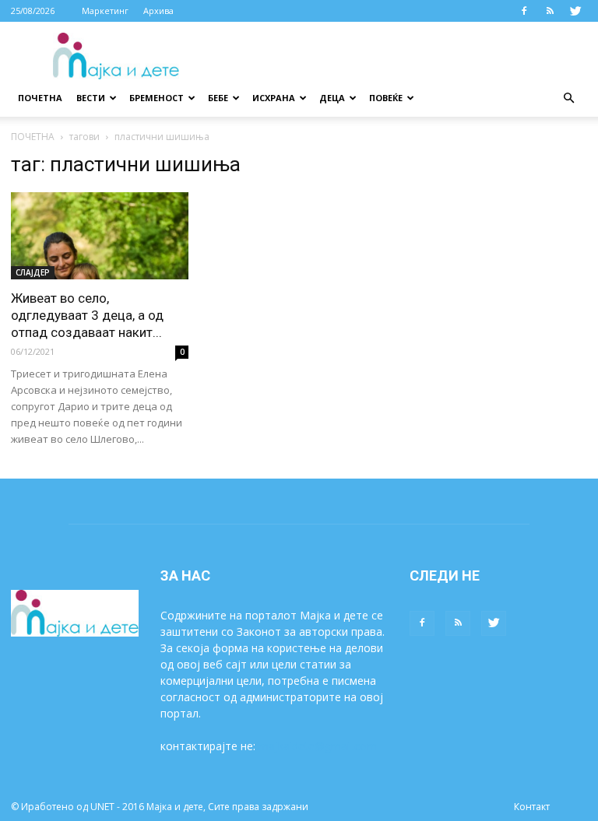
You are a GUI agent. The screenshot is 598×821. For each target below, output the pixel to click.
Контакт (532, 806)
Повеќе (386, 98)
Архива (158, 10)
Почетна (40, 98)
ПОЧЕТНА (33, 136)
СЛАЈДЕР (33, 272)
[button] (568, 98)
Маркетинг (105, 10)
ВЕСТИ (90, 98)
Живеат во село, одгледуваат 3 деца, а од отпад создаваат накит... (87, 315)
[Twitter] (575, 11)
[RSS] (549, 11)
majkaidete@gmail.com (318, 746)
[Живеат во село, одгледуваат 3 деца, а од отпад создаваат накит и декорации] (99, 235)
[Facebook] (524, 11)
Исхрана (273, 98)
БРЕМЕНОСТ (156, 98)
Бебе (218, 98)
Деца (332, 98)
